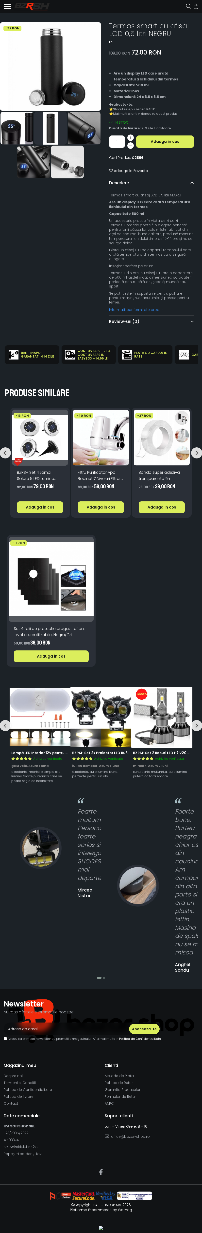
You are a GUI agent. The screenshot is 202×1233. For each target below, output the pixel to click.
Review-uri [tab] (124, 321)
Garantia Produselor (122, 1089)
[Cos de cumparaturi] (195, 7)
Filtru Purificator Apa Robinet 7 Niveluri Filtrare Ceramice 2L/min (100, 476)
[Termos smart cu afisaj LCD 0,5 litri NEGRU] (50, 66)
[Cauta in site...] (188, 7)
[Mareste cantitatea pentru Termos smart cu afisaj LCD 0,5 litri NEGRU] (130, 137)
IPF (111, 42)
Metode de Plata (119, 1075)
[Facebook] (101, 1172)
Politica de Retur (119, 1082)
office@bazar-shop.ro (130, 1136)
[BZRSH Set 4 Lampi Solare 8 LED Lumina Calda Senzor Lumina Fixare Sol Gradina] (40, 438)
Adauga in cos (165, 141)
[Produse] (7, 8)
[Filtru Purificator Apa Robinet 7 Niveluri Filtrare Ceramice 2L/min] (101, 438)
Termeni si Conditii (20, 1082)
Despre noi (13, 1075)
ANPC (109, 1103)
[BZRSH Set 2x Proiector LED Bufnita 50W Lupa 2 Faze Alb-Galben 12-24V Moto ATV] (100, 717)
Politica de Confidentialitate (140, 1039)
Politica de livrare (19, 1096)
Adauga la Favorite (130, 170)
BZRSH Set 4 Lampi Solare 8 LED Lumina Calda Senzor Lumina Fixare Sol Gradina (37, 476)
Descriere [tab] (119, 183)
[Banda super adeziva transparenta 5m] (162, 438)
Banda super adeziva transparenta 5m (159, 475)
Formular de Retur (120, 1096)
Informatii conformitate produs (136, 309)
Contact (11, 1103)
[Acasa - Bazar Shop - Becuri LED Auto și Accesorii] (32, 6)
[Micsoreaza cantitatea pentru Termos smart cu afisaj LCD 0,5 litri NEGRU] (130, 145)
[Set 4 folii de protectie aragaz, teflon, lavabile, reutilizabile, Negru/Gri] (51, 579)
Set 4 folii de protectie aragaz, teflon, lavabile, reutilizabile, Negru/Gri (49, 632)
